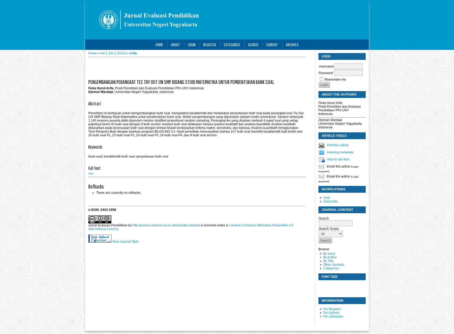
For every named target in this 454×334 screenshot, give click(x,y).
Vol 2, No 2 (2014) (113, 53)
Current (272, 44)
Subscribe (330, 201)
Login (191, 44)
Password (326, 73)
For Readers (332, 309)
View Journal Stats (125, 241)
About (175, 44)
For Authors (331, 313)
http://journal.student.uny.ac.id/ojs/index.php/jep (166, 225)
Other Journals (333, 265)
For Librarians (333, 316)
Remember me (335, 79)
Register (209, 44)
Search (253, 44)
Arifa (133, 53)
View (326, 198)
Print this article (338, 145)
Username (326, 66)
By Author (330, 257)
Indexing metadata (340, 152)
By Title (328, 261)
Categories (331, 268)
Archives (292, 44)
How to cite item (338, 159)
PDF (91, 173)
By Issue (329, 253)
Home (159, 44)
